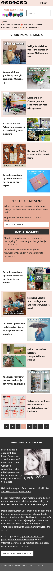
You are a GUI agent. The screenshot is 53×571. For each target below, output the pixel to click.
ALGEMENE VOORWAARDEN (14, 566)
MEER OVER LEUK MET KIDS (17, 553)
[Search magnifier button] (49, 12)
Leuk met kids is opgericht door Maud (9, 453)
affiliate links (42, 510)
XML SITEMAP (36, 566)
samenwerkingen (38, 504)
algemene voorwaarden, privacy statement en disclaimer (22, 538)
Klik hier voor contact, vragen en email (25, 489)
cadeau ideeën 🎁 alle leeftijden (21, 27)
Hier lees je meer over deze (15, 504)
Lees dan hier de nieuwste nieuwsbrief (23, 254)
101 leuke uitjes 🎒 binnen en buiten (23, 25)
